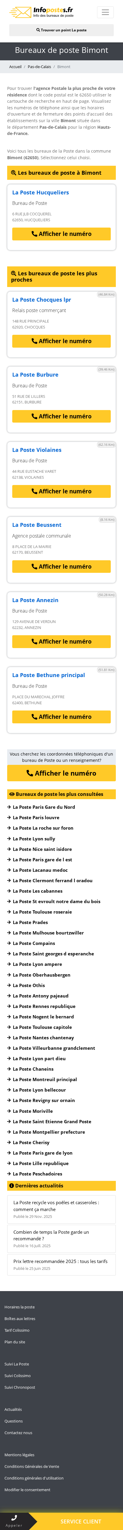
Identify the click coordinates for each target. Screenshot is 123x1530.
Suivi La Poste (16, 1364)
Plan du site (14, 1342)
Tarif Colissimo (17, 1330)
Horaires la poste (19, 1307)
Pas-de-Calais (39, 66)
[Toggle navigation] (105, 12)
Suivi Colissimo (17, 1375)
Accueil (15, 66)
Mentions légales (19, 1454)
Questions (13, 1421)
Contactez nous (18, 1432)
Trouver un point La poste (63, 30)
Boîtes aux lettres (19, 1318)
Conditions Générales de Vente (31, 1466)
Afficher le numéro (64, 234)
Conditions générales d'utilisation (34, 1478)
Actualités (13, 1409)
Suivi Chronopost (19, 1387)
